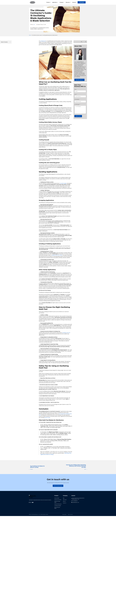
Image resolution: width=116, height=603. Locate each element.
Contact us (74, 2)
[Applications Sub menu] (57, 2)
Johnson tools (47, 417)
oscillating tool (43, 41)
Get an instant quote (58, 485)
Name (75, 89)
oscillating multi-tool (66, 332)
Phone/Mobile (76, 99)
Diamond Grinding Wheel (57, 502)
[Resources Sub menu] (70, 2)
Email (75, 94)
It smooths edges (63, 183)
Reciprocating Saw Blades (57, 508)
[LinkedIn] (85, 41)
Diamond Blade (56, 498)
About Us (64, 501)
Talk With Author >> (79, 79)
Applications (54, 2)
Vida (34, 24)
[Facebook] (81, 41)
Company (61, 2)
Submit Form (78, 116)
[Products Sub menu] (50, 2)
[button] (6, 42)
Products (48, 2)
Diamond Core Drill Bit (57, 499)
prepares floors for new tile (57, 255)
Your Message (76, 104)
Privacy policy (64, 514)
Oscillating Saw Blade (57, 505)
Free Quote (82, 2)
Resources (68, 2)
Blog (63, 498)
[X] (83, 41)
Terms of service (70, 514)
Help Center (65, 499)
